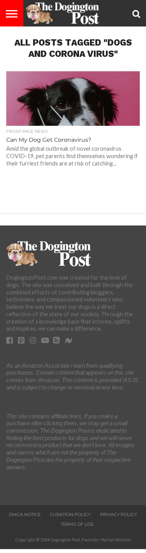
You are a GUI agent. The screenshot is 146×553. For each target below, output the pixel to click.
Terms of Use (77, 524)
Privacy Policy (118, 514)
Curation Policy (70, 514)
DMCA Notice (24, 514)
